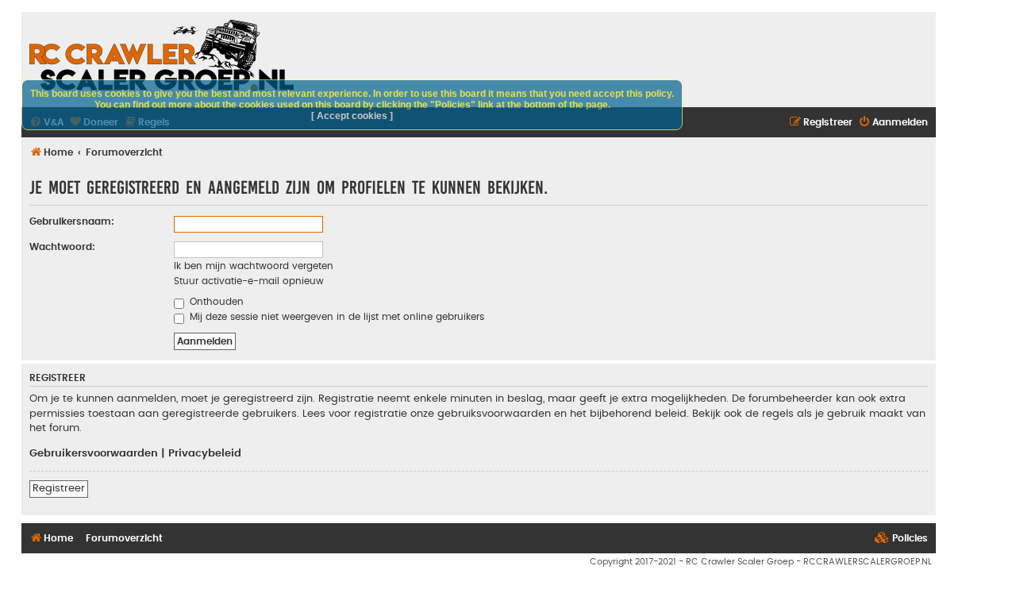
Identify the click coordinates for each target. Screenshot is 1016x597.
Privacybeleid (204, 453)
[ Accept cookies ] (352, 115)
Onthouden (215, 301)
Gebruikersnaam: (71, 221)
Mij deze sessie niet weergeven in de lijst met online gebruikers (335, 317)
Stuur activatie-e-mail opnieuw (249, 281)
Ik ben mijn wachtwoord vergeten (253, 266)
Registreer (59, 488)
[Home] (161, 55)
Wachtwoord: (62, 247)
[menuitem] (893, 122)
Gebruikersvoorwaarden (93, 453)
